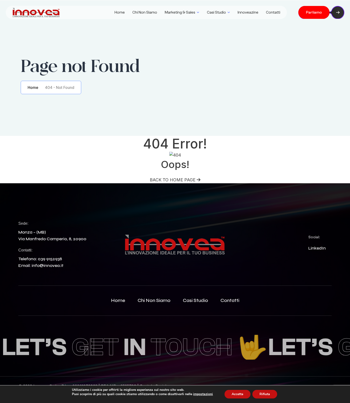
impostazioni (203, 394)
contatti (229, 300)
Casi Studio (216, 12)
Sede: (23, 223)
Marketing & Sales (180, 12)
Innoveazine (248, 12)
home (118, 300)
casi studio (195, 300)
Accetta (237, 394)
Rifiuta (265, 394)
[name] (36, 12)
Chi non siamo (144, 12)
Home (120, 12)
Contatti (273, 12)
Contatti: (25, 250)
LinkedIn (317, 248)
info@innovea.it (47, 265)
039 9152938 (50, 258)
